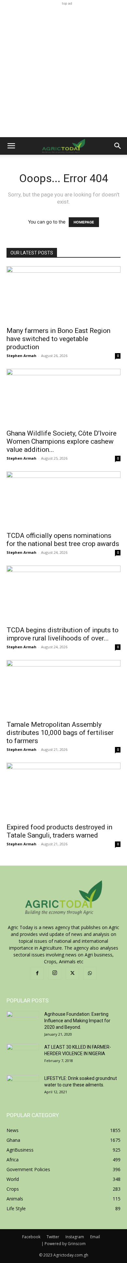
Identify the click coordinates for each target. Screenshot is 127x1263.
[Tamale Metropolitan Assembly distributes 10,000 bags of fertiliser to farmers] (63, 688)
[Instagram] (54, 973)
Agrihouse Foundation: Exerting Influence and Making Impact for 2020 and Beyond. (77, 1021)
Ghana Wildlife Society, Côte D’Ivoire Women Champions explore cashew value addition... (62, 441)
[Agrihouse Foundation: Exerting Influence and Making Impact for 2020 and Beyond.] (23, 1022)
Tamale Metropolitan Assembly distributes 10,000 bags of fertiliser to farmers (60, 733)
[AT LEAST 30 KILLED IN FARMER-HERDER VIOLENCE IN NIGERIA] (23, 1055)
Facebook (31, 1237)
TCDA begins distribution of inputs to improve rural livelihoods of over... (63, 634)
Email (95, 1237)
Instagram (74, 1237)
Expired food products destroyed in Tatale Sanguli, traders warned (59, 831)
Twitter (53, 1237)
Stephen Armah (21, 355)
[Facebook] (37, 973)
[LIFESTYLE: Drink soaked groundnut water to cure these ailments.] (23, 1086)
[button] (11, 146)
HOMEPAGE (84, 222)
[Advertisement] (63, 70)
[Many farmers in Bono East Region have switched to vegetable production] (63, 294)
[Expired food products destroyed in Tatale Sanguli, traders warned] (63, 791)
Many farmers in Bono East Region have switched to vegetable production (58, 339)
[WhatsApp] (89, 973)
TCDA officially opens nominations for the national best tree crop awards (63, 540)
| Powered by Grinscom (63, 1243)
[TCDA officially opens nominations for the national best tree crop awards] (63, 499)
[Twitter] (72, 973)
